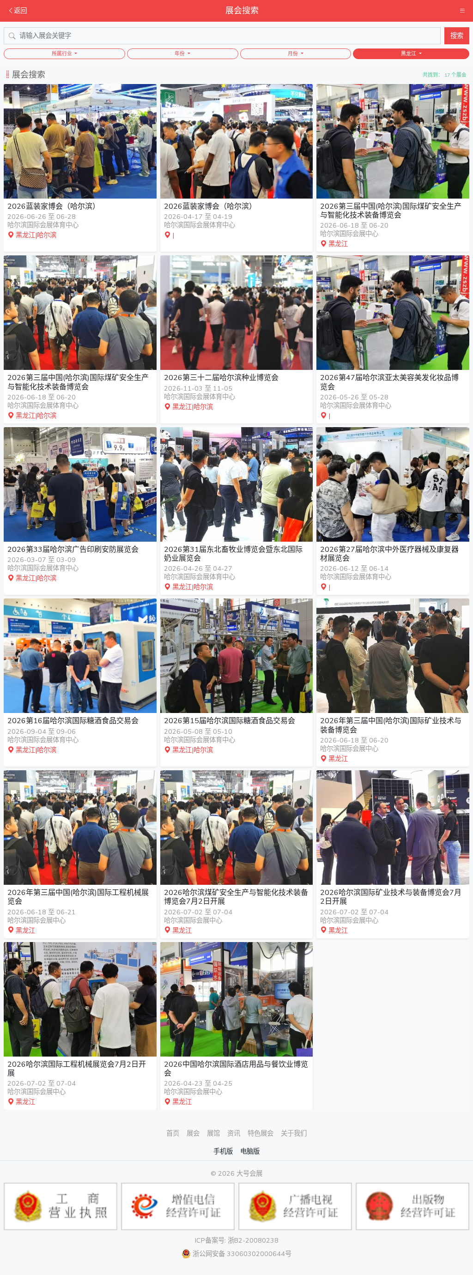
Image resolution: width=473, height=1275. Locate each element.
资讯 (233, 1133)
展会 (193, 1133)
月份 (293, 53)
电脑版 (250, 1151)
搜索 (456, 35)
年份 (180, 53)
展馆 (213, 1133)
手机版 (223, 1151)
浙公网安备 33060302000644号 (242, 1253)
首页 (172, 1133)
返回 (20, 10)
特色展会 (260, 1133)
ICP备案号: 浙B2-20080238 (237, 1240)
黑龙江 (409, 53)
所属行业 (62, 53)
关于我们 (294, 1133)
